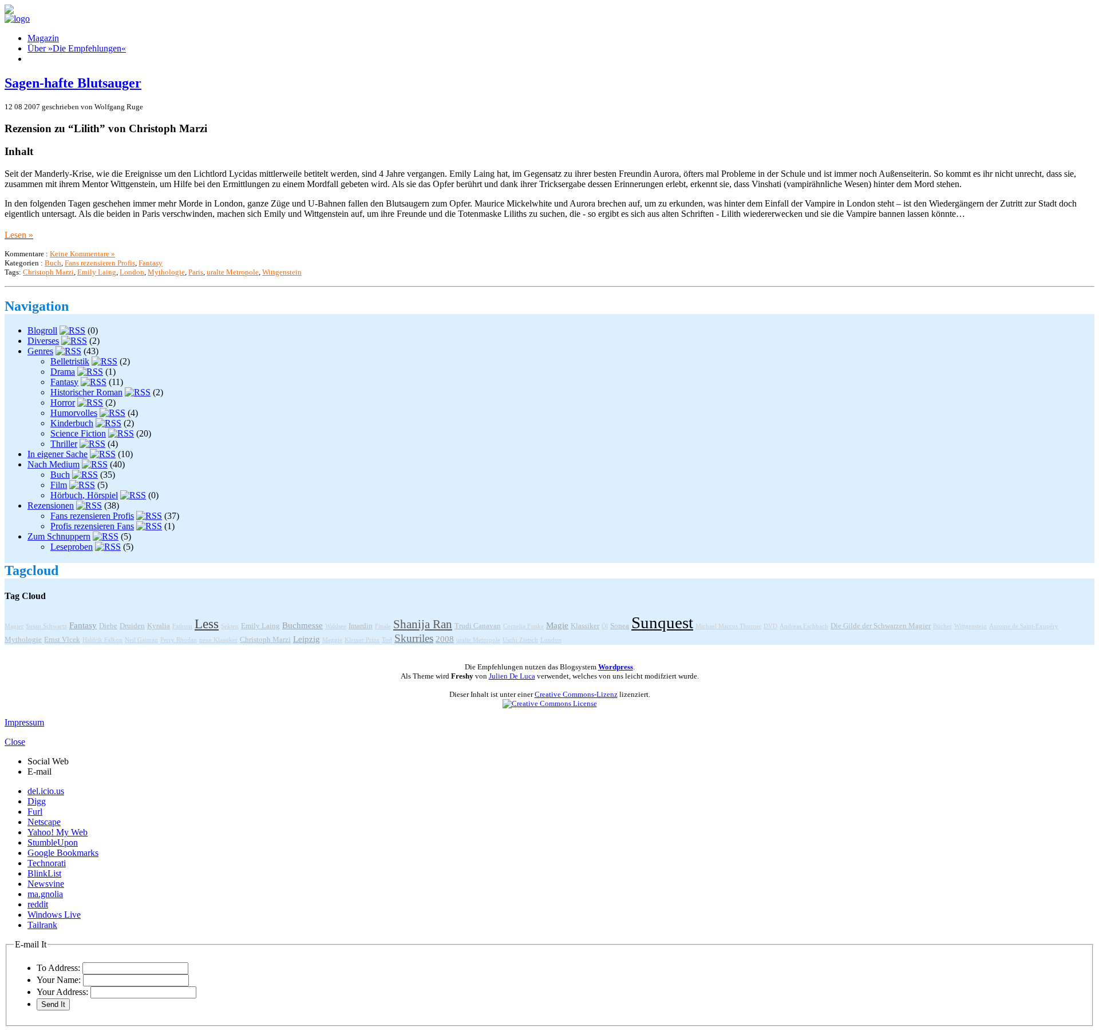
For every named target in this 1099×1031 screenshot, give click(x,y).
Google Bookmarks (62, 853)
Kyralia (158, 626)
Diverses (43, 341)
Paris (195, 272)
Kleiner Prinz (362, 640)
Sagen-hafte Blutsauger (73, 83)
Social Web (48, 761)
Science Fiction (78, 433)
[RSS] (72, 330)
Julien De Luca (512, 676)
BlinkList (44, 873)
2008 (445, 639)
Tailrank (42, 925)
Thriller (63, 444)
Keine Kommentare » (82, 253)
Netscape (44, 822)
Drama (62, 371)
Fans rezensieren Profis (100, 263)
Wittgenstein (282, 272)
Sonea (619, 626)
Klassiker (585, 626)
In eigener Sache (57, 454)
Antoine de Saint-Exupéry (1023, 626)
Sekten (230, 626)
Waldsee (335, 626)
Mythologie (166, 272)
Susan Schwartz (46, 626)
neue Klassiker (218, 640)
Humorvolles (73, 413)
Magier (14, 626)
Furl (34, 811)
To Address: (58, 968)
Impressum (24, 722)
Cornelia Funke (523, 626)
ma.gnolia (45, 894)
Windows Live (54, 914)
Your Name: (59, 980)
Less (207, 623)
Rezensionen (50, 505)
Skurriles (413, 638)
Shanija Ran (422, 624)
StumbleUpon (52, 842)
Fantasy (151, 263)
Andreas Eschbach (804, 626)
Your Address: (62, 992)
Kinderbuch (71, 423)
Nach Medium (53, 464)
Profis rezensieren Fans (92, 526)
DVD (770, 626)
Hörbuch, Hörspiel (84, 495)
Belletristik (69, 361)
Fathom (182, 626)
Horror (62, 402)
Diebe (108, 626)
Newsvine (45, 884)
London (132, 272)
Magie (557, 625)
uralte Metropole (233, 272)
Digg (36, 801)
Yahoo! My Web (57, 832)
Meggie (332, 640)
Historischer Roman (86, 392)
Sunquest (662, 622)
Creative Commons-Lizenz (576, 694)
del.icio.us (45, 791)
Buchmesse (302, 625)
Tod (387, 640)
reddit (37, 904)
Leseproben (71, 547)
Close (15, 742)
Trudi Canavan (477, 626)
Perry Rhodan (178, 640)
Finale (383, 626)
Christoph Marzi (48, 272)
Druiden (132, 626)
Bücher (942, 626)
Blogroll (42, 330)
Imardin (361, 626)
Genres (40, 351)
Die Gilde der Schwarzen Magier (881, 626)
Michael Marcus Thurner (728, 626)
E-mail (39, 771)
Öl (605, 626)
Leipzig (306, 639)
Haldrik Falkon (102, 640)
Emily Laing (96, 272)
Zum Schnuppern (58, 536)
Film (58, 485)
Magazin (43, 38)
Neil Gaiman (141, 640)
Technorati (46, 863)
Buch (53, 263)
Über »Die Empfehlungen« (76, 48)
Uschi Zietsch (520, 640)
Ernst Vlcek (62, 640)
